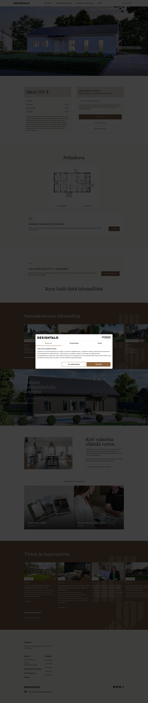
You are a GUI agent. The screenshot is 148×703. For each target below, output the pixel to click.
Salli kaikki (98, 364)
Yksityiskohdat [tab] (74, 343)
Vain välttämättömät (74, 364)
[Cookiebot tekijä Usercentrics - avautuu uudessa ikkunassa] (103, 337)
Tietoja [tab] (100, 343)
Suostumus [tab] (48, 343)
